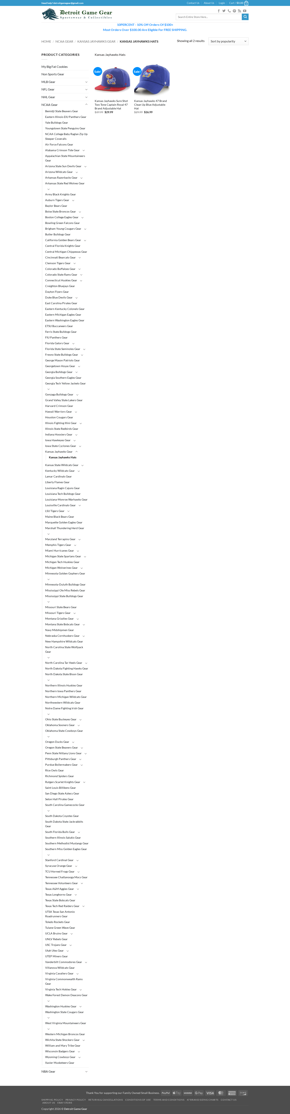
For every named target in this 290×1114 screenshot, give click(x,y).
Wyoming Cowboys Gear (60, 1057)
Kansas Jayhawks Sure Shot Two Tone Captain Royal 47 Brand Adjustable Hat (111, 104)
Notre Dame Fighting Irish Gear (64, 708)
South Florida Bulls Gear (60, 831)
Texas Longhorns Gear (58, 894)
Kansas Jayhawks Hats (62, 457)
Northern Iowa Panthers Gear (63, 691)
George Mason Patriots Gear (62, 360)
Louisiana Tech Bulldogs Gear (63, 493)
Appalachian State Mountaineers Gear (65, 158)
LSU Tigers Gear (55, 511)
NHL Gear (48, 97)
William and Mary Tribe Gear (62, 1045)
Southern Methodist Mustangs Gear (67, 843)
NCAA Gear (64, 41)
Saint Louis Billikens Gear (60, 787)
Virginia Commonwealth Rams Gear (64, 981)
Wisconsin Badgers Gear (60, 1051)
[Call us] (229, 11)
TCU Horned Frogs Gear (60, 871)
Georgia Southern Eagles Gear (63, 377)
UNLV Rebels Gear (56, 939)
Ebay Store (64, 1102)
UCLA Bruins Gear (56, 933)
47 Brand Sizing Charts (202, 1099)
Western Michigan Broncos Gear (65, 1034)
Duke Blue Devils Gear (59, 297)
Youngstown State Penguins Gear (65, 128)
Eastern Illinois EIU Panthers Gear (65, 116)
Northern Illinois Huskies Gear (63, 685)
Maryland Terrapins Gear (60, 539)
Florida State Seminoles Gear (62, 349)
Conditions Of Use (138, 1099)
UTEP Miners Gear (56, 956)
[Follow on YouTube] (244, 11)
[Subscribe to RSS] (239, 11)
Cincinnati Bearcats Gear (60, 257)
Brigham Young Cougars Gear (63, 228)
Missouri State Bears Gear (61, 607)
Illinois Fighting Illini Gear (61, 423)
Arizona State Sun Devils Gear (63, 166)
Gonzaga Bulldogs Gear (59, 394)
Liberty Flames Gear (57, 482)
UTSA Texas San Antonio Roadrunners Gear (60, 914)
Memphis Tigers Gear (58, 544)
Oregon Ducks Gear (57, 741)
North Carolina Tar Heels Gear (63, 662)
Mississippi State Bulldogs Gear (64, 596)
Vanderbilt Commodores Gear (63, 962)
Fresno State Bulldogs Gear (61, 354)
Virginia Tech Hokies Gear (61, 989)
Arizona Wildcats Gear (59, 171)
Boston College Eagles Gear (62, 217)
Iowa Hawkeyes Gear (58, 440)
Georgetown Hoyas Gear (60, 366)
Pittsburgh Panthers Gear (60, 759)
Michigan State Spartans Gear (63, 556)
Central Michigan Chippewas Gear (66, 251)
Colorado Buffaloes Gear (60, 268)
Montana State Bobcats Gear (62, 624)
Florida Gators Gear (57, 343)
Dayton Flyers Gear (57, 291)
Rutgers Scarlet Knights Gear (62, 782)
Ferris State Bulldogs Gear (61, 331)
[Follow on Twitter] (223, 11)
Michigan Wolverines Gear (61, 567)
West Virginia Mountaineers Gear (65, 1023)
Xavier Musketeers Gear (59, 1062)
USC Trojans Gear (56, 944)
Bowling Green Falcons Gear (62, 223)
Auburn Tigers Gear (57, 200)
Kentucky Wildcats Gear (60, 470)
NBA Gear (48, 1071)
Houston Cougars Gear (59, 417)
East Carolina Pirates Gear (61, 303)
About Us (209, 3)
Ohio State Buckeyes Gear (61, 719)
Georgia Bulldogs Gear (59, 372)
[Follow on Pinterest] (234, 11)
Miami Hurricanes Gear (59, 550)
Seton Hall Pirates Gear (59, 799)
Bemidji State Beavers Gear (61, 111)
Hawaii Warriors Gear (58, 411)
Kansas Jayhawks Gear (96, 41)
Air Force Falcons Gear (59, 144)
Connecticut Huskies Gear (61, 280)
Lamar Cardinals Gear (58, 476)
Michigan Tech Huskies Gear (62, 562)
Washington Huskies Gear (61, 1006)
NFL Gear (47, 89)
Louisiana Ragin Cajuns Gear (62, 488)
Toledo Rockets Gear (57, 922)
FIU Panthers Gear (56, 337)
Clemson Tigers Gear (58, 263)
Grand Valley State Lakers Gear (64, 400)
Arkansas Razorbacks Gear (61, 177)
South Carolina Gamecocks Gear (65, 804)
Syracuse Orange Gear (58, 865)
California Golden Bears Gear (63, 240)
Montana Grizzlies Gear (59, 618)
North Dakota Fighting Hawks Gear (66, 668)
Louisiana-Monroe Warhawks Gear (66, 499)
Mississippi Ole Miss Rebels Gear (65, 590)
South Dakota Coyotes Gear (62, 816)
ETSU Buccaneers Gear (59, 326)
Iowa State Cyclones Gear (60, 445)
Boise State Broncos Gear (60, 211)
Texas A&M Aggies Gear (59, 888)
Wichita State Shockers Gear (62, 1039)
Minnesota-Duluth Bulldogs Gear (65, 584)
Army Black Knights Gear (60, 194)
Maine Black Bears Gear (59, 516)
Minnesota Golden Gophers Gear (65, 573)
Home (46, 41)
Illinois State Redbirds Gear (61, 428)
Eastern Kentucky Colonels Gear (65, 308)
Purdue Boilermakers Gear (61, 764)
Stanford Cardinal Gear (59, 860)
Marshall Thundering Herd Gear (64, 528)
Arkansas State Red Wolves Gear (65, 183)
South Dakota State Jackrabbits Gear (64, 824)
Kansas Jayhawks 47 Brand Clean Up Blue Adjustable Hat (150, 104)
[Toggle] (86, 81)
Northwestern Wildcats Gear (62, 702)
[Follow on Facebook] (218, 11)
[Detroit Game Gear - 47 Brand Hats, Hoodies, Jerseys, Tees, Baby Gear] (76, 14)
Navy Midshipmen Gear (59, 630)
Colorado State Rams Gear (61, 274)
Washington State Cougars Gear (64, 1012)
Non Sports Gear (52, 74)
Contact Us (193, 3)
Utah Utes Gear (54, 950)
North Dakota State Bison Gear (64, 674)
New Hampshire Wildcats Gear (64, 641)
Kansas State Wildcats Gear (62, 465)
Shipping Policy (52, 1099)
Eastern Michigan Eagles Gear (63, 314)
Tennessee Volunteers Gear (61, 883)
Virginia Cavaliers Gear (59, 973)
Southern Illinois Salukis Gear (63, 837)
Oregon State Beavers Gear (61, 747)
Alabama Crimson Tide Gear (62, 150)
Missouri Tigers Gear (58, 612)
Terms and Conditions (168, 1099)
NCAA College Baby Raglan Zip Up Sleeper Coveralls (66, 136)
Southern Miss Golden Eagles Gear (66, 849)
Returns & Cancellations (105, 1099)
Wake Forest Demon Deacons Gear (66, 995)
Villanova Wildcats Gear (60, 967)
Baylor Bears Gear (56, 205)
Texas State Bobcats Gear (60, 900)
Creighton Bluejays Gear (60, 286)
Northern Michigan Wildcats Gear (66, 696)
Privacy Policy (75, 1099)
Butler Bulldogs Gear (58, 234)
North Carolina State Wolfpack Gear (64, 649)
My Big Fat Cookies (54, 66)
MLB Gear (48, 82)
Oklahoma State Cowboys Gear (64, 730)
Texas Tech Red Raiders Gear (62, 906)
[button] (222, 3)
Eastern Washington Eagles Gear (64, 320)
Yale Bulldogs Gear (56, 122)
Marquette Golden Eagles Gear (63, 522)
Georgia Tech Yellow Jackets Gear (65, 383)
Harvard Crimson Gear (59, 405)
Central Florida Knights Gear (62, 245)
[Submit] (245, 17)
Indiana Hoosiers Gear (58, 434)
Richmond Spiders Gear (59, 776)
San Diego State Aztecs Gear (62, 793)
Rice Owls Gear (54, 770)
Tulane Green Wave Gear (60, 927)
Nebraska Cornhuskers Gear (62, 635)
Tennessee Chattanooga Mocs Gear (66, 877)
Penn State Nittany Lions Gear (63, 753)
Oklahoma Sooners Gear (60, 725)
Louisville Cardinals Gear (60, 505)
